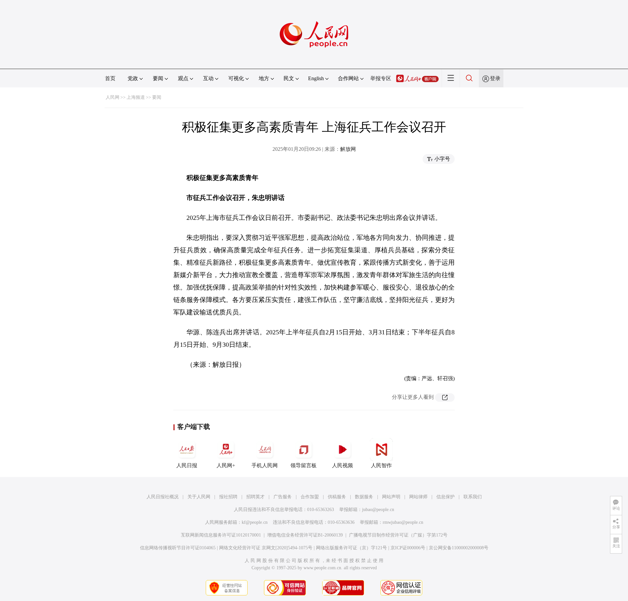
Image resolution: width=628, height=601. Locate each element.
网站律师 (418, 496)
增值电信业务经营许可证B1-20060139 (305, 535)
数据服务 (364, 496)
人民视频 (342, 465)
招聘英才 (255, 496)
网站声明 (391, 496)
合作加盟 (310, 496)
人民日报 (186, 465)
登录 (495, 78)
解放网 (348, 149)
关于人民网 (198, 496)
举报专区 (380, 78)
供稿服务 (337, 496)
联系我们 (472, 496)
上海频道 (136, 97)
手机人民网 (265, 465)
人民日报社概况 (163, 496)
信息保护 (445, 496)
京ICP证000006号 (408, 547)
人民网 (112, 97)
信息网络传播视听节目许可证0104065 (178, 547)
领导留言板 (303, 465)
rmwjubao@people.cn (403, 522)
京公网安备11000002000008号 (458, 547)
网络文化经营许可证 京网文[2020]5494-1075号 (265, 547)
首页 (110, 78)
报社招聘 (228, 496)
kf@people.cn (255, 522)
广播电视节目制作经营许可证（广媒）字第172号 (398, 535)
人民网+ (226, 465)
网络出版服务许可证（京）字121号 (351, 547)
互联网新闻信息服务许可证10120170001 (221, 535)
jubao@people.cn (378, 509)
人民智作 (381, 465)
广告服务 (282, 496)
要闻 (156, 97)
